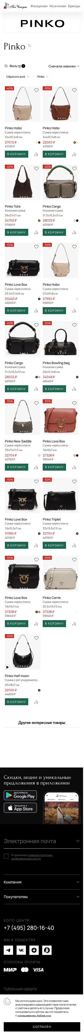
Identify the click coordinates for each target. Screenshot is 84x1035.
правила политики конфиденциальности (31, 857)
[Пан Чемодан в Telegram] (8, 950)
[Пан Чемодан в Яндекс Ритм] (47, 950)
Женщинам (39, 6)
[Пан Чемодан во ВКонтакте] (21, 950)
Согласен (42, 1027)
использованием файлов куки (34, 1015)
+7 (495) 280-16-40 (29, 928)
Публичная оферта (20, 988)
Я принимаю (31, 857)
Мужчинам (57, 6)
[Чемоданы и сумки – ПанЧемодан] (15, 5)
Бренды (74, 6)
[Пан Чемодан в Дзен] (34, 950)
